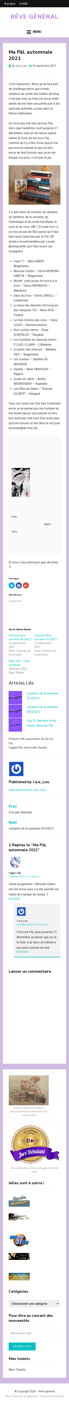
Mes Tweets (17, 1369)
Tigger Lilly (15, 873)
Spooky (42, 747)
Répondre (15, 899)
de (47, 524)
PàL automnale (27, 747)
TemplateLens (30, 1396)
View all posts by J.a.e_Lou (27, 790)
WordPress (58, 1396)
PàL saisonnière (30, 738)
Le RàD (23, 3)
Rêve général (35, 17)
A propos (9, 3)
